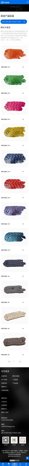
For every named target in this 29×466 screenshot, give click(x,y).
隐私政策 (18, 454)
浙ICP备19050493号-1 (14, 456)
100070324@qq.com (8, 426)
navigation (6, 393)
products (16, 371)
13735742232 (5, 420)
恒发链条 (5, 371)
